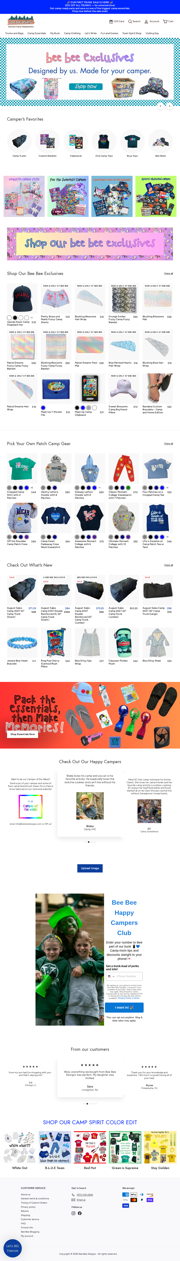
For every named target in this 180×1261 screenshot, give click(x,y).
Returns (25, 1211)
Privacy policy (28, 1207)
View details (158, 308)
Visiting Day (152, 33)
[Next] (169, 106)
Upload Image (90, 868)
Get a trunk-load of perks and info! (122, 968)
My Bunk (55, 33)
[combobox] (110, 976)
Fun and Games (109, 33)
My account (27, 1236)
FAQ (23, 1223)
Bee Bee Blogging (30, 1231)
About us (25, 1194)
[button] (13, 1248)
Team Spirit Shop (131, 33)
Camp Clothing (72, 33)
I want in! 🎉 (124, 1007)
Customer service (30, 1219)
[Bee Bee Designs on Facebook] (80, 1213)
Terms (136, 998)
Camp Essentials (37, 33)
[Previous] (160, 106)
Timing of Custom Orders (34, 1202)
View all (168, 273)
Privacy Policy (124, 998)
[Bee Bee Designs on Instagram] (73, 1213)
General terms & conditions (35, 1198)
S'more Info (27, 1227)
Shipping (25, 1215)
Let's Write (91, 33)
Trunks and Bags (14, 33)
